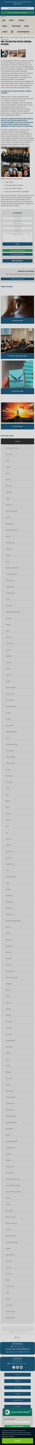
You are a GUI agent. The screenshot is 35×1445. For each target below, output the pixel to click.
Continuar (18, 1441)
